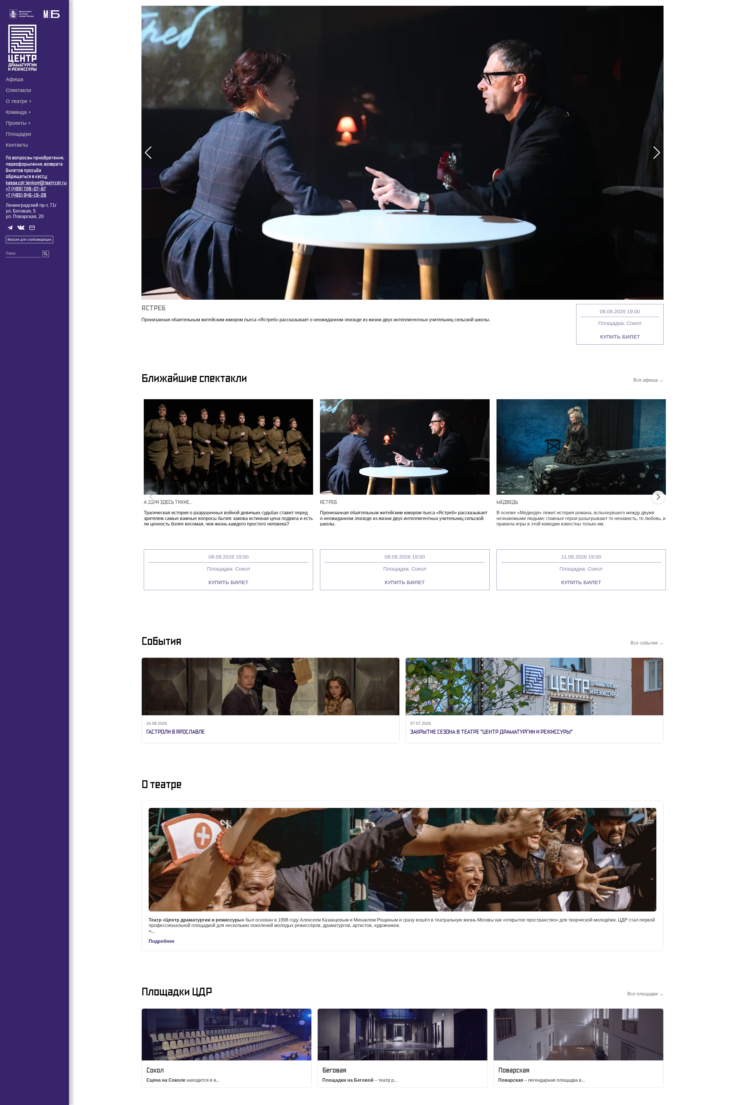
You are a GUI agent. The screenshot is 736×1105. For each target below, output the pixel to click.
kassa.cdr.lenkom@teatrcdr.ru (36, 183)
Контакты (17, 145)
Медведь (507, 502)
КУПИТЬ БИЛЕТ (620, 337)
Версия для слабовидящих (29, 240)
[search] (46, 254)
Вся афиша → (648, 380)
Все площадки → (645, 993)
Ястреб (153, 307)
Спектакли (18, 90)
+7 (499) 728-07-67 (26, 189)
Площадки (18, 134)
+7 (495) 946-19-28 (26, 195)
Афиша (14, 79)
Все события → (647, 643)
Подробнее (162, 941)
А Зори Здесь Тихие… (168, 502)
